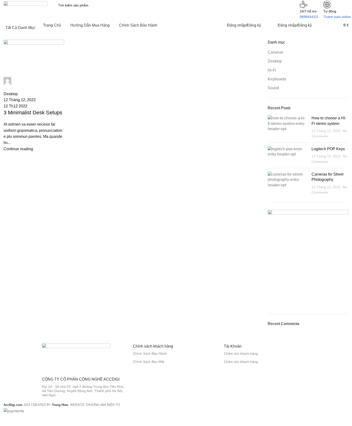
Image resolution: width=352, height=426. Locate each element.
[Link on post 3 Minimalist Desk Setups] (34, 96)
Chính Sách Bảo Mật (148, 362)
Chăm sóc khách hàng (241, 353)
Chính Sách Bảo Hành (150, 353)
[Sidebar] (6, 420)
